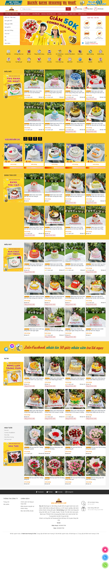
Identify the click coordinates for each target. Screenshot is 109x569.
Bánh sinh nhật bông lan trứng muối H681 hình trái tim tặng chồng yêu (54, 297)
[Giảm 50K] (50, 30)
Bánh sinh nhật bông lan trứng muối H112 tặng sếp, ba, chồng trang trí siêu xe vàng (75, 124)
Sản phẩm (6, 504)
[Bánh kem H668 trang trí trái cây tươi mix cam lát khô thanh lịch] (75, 183)
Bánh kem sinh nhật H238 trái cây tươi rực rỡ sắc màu (95, 124)
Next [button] (106, 156)
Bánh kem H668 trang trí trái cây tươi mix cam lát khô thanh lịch (75, 195)
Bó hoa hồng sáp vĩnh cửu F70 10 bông (54, 448)
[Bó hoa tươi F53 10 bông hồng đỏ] (55, 466)
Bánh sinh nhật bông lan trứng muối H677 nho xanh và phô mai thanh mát (34, 379)
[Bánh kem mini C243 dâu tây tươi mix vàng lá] (34, 183)
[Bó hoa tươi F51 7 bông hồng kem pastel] (34, 436)
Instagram (70, 492)
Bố (5, 37)
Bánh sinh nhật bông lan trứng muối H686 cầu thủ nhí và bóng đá (95, 411)
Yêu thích (89, 9)
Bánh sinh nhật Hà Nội (69, 514)
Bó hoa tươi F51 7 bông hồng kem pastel (33, 448)
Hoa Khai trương (9, 437)
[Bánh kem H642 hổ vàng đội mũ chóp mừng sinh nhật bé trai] (34, 285)
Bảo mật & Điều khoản (27, 511)
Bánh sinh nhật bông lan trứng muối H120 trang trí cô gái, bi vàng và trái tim (54, 411)
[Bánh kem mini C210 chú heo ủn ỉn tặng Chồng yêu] (55, 112)
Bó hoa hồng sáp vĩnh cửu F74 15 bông (95, 478)
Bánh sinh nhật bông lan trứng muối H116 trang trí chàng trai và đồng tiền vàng (75, 411)
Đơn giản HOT (8, 20)
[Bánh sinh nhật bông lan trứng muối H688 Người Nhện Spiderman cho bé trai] (55, 366)
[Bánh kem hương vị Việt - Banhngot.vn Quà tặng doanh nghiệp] (11, 9)
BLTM (6, 358)
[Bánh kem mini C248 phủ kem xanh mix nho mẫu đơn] (75, 252)
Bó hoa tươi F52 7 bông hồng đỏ (33, 478)
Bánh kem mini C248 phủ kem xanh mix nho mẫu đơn (74, 264)
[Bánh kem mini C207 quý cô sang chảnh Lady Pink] (55, 79)
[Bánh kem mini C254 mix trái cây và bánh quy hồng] (96, 216)
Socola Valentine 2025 (48, 14)
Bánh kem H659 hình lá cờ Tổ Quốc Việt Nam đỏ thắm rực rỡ (34, 264)
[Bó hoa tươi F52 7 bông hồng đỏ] (34, 466)
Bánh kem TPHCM (45, 514)
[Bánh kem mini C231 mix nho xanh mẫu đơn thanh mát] (34, 112)
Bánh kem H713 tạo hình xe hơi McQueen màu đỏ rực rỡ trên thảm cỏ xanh (75, 297)
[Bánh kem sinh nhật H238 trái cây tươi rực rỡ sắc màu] (96, 112)
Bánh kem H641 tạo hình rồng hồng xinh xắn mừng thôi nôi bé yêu (96, 264)
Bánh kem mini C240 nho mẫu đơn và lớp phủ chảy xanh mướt (53, 195)
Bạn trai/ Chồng (9, 30)
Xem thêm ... (8, 43)
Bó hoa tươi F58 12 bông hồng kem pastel (96, 448)
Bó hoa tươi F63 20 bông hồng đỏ (73, 448)
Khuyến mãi (36, 14)
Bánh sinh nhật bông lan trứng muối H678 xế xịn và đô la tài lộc (75, 379)
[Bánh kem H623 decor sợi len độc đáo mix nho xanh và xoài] (96, 183)
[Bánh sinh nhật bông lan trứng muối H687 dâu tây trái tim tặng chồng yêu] (34, 399)
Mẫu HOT (8, 244)
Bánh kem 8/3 (82, 14)
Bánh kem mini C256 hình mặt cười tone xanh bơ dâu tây (54, 264)
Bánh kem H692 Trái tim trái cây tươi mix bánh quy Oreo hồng (34, 228)
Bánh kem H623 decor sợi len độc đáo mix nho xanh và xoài (95, 195)
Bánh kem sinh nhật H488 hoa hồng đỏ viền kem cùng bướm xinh (95, 91)
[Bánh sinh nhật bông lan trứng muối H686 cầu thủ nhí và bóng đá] (96, 399)
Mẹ (5, 40)
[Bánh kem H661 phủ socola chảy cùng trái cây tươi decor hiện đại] (55, 216)
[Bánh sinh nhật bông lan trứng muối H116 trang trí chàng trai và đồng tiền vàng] (75, 399)
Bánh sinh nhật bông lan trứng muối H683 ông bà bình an (95, 378)
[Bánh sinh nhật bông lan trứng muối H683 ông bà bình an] (96, 366)
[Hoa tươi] (13, 454)
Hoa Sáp (6, 435)
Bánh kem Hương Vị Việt (51, 533)
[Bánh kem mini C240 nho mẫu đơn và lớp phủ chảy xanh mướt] (55, 183)
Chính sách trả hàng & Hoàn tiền (27, 503)
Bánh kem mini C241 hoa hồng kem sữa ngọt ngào (34, 329)
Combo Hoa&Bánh (9, 432)
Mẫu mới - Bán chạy (10, 17)
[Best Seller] (13, 259)
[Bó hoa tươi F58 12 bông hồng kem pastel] (96, 436)
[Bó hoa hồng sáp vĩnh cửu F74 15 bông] (96, 466)
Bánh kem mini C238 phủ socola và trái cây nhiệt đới (74, 228)
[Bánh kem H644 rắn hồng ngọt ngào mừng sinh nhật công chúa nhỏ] (75, 317)
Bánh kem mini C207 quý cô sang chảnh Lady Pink (53, 91)
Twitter (50, 492)
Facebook (40, 492)
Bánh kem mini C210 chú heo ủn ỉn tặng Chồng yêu (55, 124)
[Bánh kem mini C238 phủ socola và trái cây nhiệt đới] (75, 216)
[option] (50, 30)
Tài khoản (100, 9)
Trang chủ (6, 502)
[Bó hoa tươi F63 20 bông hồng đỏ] (75, 436)
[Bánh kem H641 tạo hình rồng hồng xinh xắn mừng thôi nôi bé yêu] (96, 252)
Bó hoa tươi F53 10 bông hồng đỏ (54, 478)
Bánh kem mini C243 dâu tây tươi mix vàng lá (33, 195)
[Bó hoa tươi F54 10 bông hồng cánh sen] (75, 466)
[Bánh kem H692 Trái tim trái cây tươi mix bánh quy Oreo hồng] (34, 216)
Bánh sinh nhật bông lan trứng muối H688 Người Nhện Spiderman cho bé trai (54, 379)
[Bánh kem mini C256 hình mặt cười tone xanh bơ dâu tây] (55, 252)
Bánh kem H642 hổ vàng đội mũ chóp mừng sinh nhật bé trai (34, 297)
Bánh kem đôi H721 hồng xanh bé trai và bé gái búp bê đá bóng (54, 329)
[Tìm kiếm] (68, 9)
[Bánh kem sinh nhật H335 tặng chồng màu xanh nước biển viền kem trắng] (75, 79)
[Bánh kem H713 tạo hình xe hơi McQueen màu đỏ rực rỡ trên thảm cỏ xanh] (75, 285)
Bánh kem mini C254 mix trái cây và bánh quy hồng (94, 228)
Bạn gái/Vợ (7, 27)
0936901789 (94, 43)
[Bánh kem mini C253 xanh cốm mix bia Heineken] (34, 79)
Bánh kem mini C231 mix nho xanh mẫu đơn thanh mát (34, 124)
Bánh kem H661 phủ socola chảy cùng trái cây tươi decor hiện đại (53, 228)
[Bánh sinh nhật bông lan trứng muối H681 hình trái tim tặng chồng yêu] (55, 285)
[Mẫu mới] (13, 86)
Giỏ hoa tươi (7, 439)
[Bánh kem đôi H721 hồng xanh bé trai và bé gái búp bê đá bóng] (55, 317)
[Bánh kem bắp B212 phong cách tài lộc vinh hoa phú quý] (96, 285)
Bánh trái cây (10, 175)
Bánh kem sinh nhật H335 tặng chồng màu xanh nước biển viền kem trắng (75, 91)
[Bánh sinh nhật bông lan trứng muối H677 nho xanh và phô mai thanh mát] (34, 366)
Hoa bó (6, 430)
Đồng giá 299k (9, 24)
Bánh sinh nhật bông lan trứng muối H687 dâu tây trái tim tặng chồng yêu (34, 411)
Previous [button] (3, 156)
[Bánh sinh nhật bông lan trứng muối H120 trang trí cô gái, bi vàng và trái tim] (55, 399)
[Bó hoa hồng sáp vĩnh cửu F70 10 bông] (55, 436)
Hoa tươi (7, 33)
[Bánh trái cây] (13, 190)
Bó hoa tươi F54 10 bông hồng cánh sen (75, 478)
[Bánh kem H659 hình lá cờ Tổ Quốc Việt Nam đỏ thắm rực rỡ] (34, 252)
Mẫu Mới (8, 71)
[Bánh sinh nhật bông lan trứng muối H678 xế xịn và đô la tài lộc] (75, 366)
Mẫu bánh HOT (25, 14)
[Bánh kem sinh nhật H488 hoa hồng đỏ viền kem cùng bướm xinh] (96, 79)
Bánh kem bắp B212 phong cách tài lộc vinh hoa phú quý (95, 297)
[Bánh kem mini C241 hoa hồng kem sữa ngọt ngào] (34, 317)
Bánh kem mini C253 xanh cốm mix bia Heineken (33, 91)
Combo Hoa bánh (62, 14)
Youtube (59, 492)
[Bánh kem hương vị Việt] (54, 3)
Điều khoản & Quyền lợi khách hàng (27, 507)
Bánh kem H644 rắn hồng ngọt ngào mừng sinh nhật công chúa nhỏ (74, 329)
